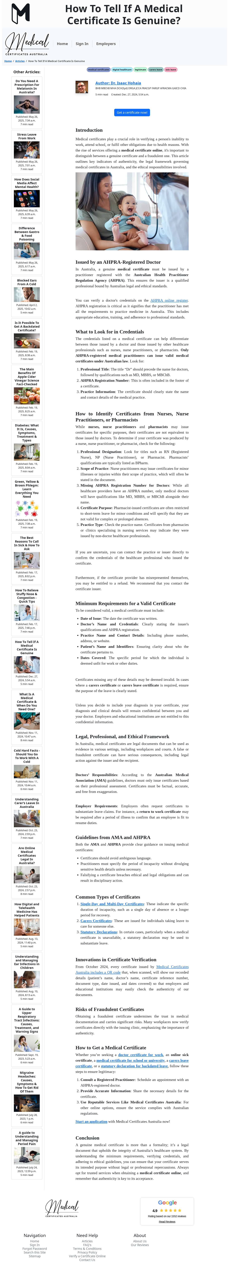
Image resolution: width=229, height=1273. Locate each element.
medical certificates (98, 69)
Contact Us (87, 1260)
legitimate (140, 69)
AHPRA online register (169, 300)
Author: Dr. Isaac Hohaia (118, 82)
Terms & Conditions (87, 1249)
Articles (20, 61)
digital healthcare (122, 69)
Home (62, 43)
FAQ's (87, 1245)
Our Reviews (140, 1245)
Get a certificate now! (132, 112)
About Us (140, 1241)
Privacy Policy (87, 1252)
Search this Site (35, 1252)
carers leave (155, 69)
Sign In (82, 43)
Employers (106, 43)
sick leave (171, 69)
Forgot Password (34, 1249)
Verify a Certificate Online (87, 1256)
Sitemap (35, 1256)
